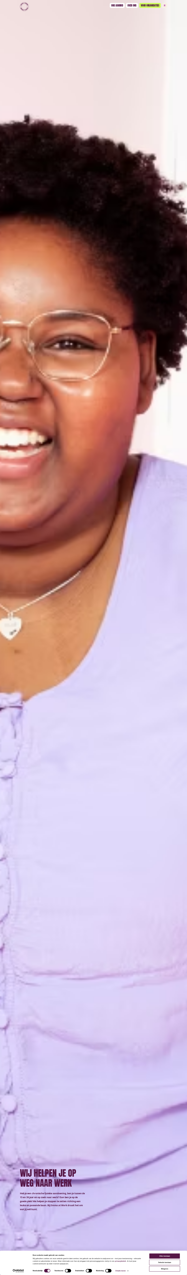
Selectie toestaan (164, 1262)
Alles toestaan (164, 1256)
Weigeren (164, 1269)
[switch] (68, 1270)
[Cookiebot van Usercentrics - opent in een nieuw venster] (18, 1270)
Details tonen (120, 1271)
